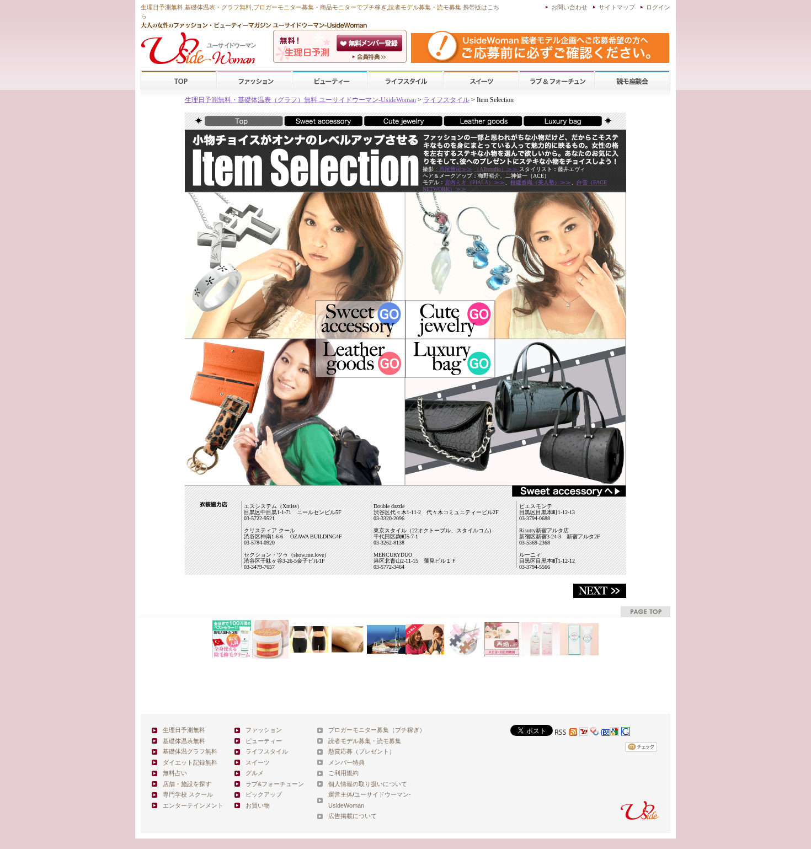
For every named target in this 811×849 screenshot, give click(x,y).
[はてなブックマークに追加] (605, 733)
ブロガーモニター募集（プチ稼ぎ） (376, 730)
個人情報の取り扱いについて (367, 784)
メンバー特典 (346, 762)
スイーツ (481, 80)
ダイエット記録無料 (190, 762)
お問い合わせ (569, 7)
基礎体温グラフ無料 (190, 751)
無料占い (175, 773)
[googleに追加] (614, 733)
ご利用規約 (343, 773)
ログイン (658, 7)
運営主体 (340, 794)
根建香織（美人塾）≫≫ (540, 182)
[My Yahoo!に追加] (583, 733)
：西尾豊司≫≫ (453, 169)
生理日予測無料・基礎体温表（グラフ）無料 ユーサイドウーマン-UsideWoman (300, 100)
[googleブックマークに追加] (625, 733)
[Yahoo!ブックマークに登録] (594, 733)
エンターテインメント (193, 805)
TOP (179, 80)
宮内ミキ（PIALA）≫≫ (475, 182)
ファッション (254, 80)
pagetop (645, 611)
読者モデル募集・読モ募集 (364, 741)
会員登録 (370, 43)
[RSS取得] (566, 733)
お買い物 (258, 805)
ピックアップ (264, 794)
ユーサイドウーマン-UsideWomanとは (370, 57)
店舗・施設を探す (187, 784)
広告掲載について (352, 816)
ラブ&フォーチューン (556, 80)
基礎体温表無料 (184, 741)
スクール (632, 80)
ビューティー (329, 80)
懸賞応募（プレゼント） (361, 751)
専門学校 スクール (188, 794)
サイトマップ (617, 7)
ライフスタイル (405, 80)
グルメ (255, 773)
